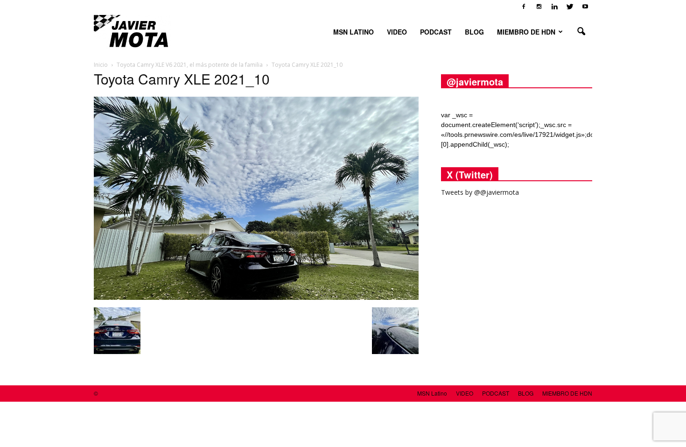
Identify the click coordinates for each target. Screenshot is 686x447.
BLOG (474, 31)
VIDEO (397, 31)
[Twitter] (570, 6)
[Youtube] (585, 6)
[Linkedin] (554, 6)
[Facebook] (524, 6)
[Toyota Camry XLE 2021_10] (256, 297)
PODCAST (436, 31)
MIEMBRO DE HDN (526, 31)
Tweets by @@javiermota (480, 192)
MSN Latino (353, 31)
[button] (581, 32)
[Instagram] (539, 6)
